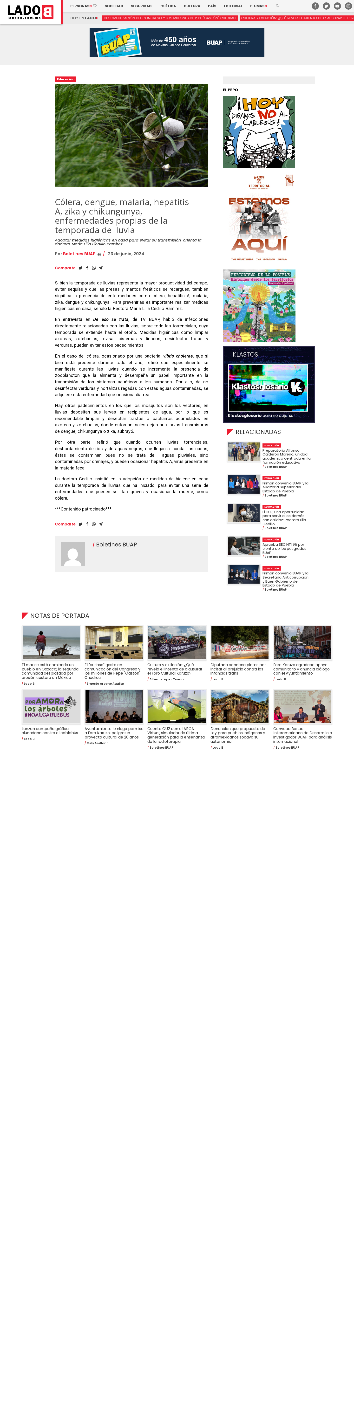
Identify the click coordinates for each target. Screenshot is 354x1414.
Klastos (245, 355)
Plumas (258, 6)
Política (167, 6)
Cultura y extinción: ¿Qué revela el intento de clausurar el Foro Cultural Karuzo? (257, 18)
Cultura (192, 6)
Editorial (233, 6)
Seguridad (141, 6)
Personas (83, 6)
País (212, 6)
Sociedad (114, 6)
